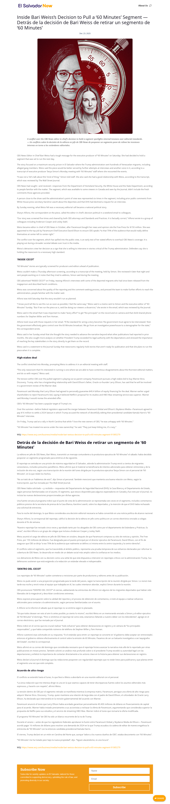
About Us (143, 5)
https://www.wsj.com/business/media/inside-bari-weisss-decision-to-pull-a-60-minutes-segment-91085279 (71, 434)
